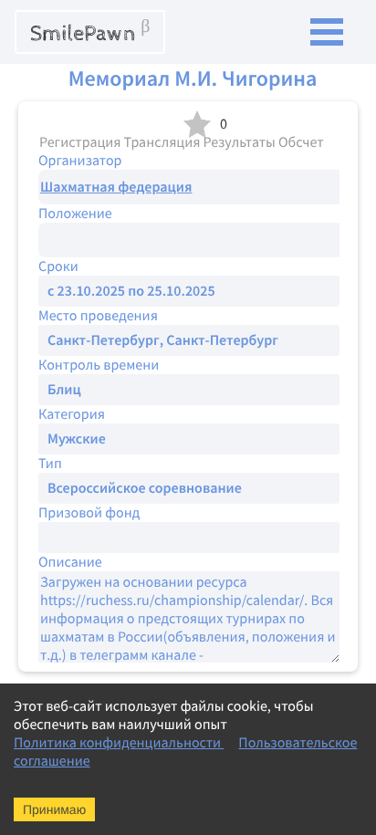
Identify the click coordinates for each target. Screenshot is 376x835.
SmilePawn (90, 31)
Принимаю (54, 809)
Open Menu (326, 32)
